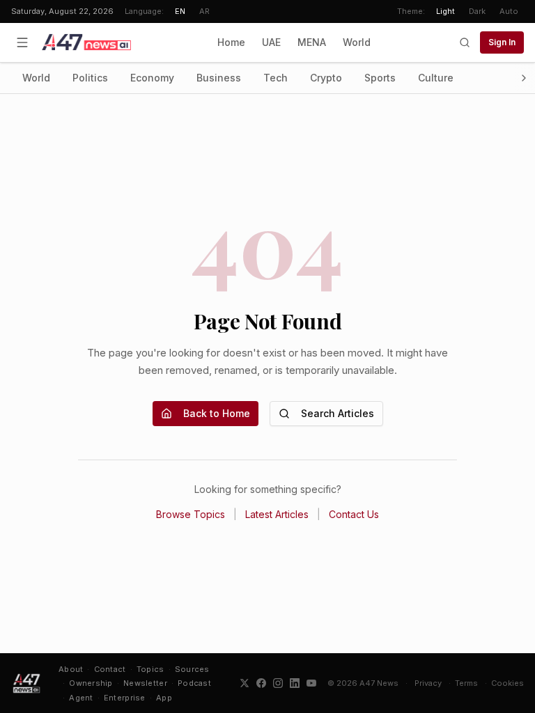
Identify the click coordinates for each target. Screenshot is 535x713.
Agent (81, 698)
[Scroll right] (524, 78)
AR (204, 11)
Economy (152, 78)
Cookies (507, 683)
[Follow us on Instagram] (278, 683)
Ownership (90, 683)
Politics (90, 78)
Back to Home (216, 413)
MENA (311, 42)
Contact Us (354, 514)
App (164, 698)
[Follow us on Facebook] (261, 683)
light (445, 11)
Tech (275, 78)
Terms (466, 683)
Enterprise (125, 698)
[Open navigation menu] (22, 42)
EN (180, 11)
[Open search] (464, 42)
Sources (192, 669)
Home (231, 42)
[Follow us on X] (244, 683)
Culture (435, 78)
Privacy (428, 683)
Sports (380, 78)
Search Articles (337, 413)
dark (477, 11)
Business (218, 78)
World (357, 42)
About (71, 669)
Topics (150, 669)
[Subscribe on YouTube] (311, 683)
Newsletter (145, 683)
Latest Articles (277, 514)
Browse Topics (190, 514)
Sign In (501, 42)
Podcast (194, 683)
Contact (110, 669)
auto (508, 11)
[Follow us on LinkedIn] (295, 683)
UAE (271, 42)
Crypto (326, 78)
